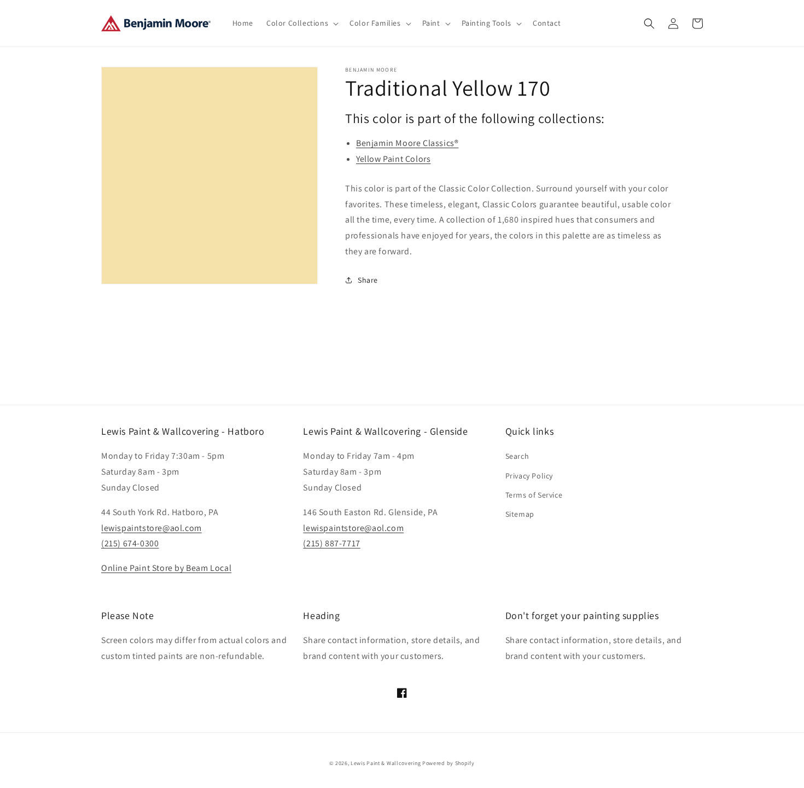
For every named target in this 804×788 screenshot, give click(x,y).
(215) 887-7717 (331, 543)
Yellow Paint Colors (393, 159)
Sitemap (519, 514)
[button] (301, 22)
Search (517, 456)
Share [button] (368, 280)
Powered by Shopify (448, 763)
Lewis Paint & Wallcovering (386, 763)
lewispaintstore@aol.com (151, 528)
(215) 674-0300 (130, 543)
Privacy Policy (529, 476)
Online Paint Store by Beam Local (166, 568)
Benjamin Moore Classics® (407, 143)
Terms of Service (534, 495)
